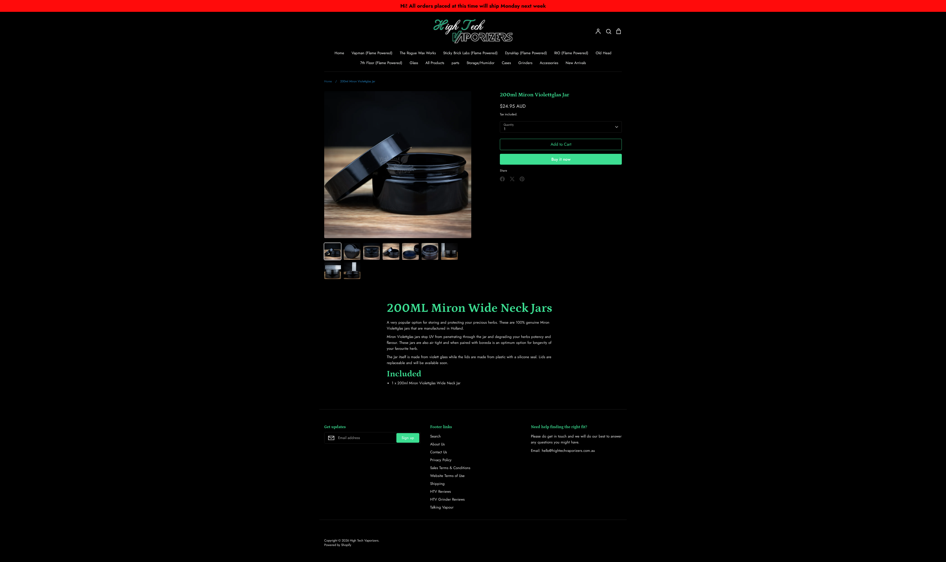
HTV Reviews (440, 491)
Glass (414, 63)
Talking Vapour (442, 507)
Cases (506, 63)
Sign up (408, 437)
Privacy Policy (441, 460)
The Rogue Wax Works (418, 53)
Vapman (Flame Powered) (372, 53)
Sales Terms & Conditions (450, 468)
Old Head (603, 53)
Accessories (549, 63)
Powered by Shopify (337, 545)
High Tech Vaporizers (364, 540)
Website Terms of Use (447, 475)
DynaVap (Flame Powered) (526, 53)
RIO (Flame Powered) (571, 53)
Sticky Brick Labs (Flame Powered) (470, 53)
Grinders (525, 63)
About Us (437, 444)
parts (455, 63)
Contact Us (438, 452)
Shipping (437, 483)
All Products (434, 63)
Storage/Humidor (480, 63)
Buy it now (561, 159)
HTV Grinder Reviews (447, 499)
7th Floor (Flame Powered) (381, 63)
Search (435, 436)
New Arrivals (576, 63)
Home (339, 53)
